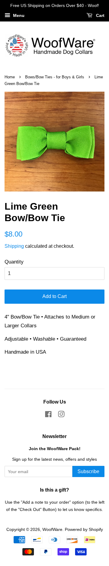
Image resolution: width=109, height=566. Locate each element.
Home (10, 77)
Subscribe (88, 471)
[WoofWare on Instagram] (61, 415)
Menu (18, 15)
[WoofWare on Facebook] (48, 415)
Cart (99, 15)
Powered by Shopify (84, 529)
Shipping (14, 246)
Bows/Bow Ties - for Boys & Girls (54, 77)
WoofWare (52, 529)
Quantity (14, 262)
